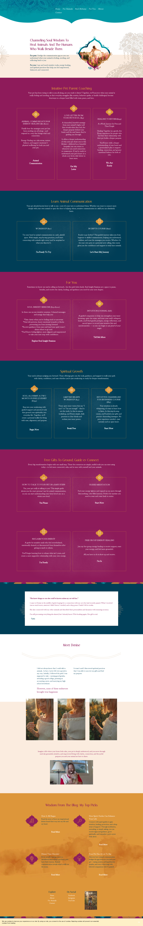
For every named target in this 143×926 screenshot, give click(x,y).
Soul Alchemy (80, 9)
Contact (58, 12)
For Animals (68, 9)
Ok (139, 922)
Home (57, 9)
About (101, 9)
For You (92, 9)
